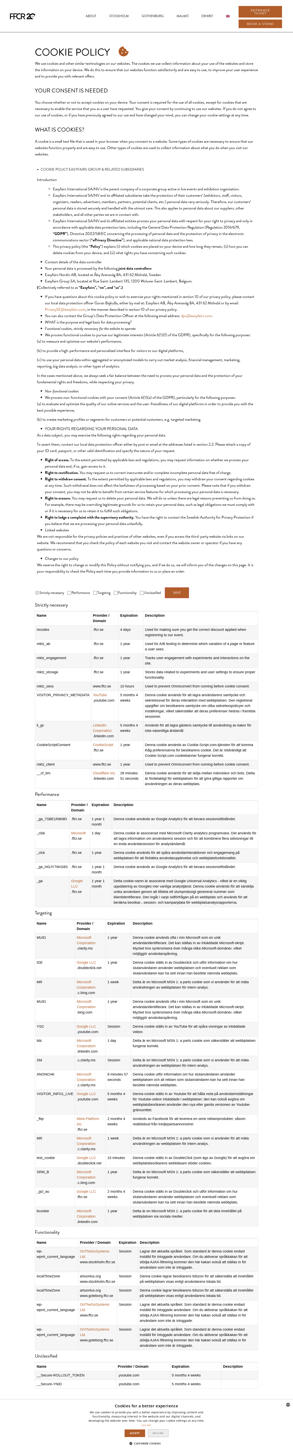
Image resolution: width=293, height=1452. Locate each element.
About (91, 16)
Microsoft (78, 833)
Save (177, 592)
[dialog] (146, 1426)
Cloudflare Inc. (104, 773)
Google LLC (86, 962)
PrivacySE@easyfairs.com (65, 309)
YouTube (100, 695)
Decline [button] (158, 1433)
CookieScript (103, 745)
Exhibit (207, 16)
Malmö (183, 16)
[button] (260, 12)
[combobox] (288, 1405)
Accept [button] (135, 1433)
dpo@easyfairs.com (196, 316)
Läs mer (146, 1425)
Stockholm (119, 16)
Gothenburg (153, 16)
